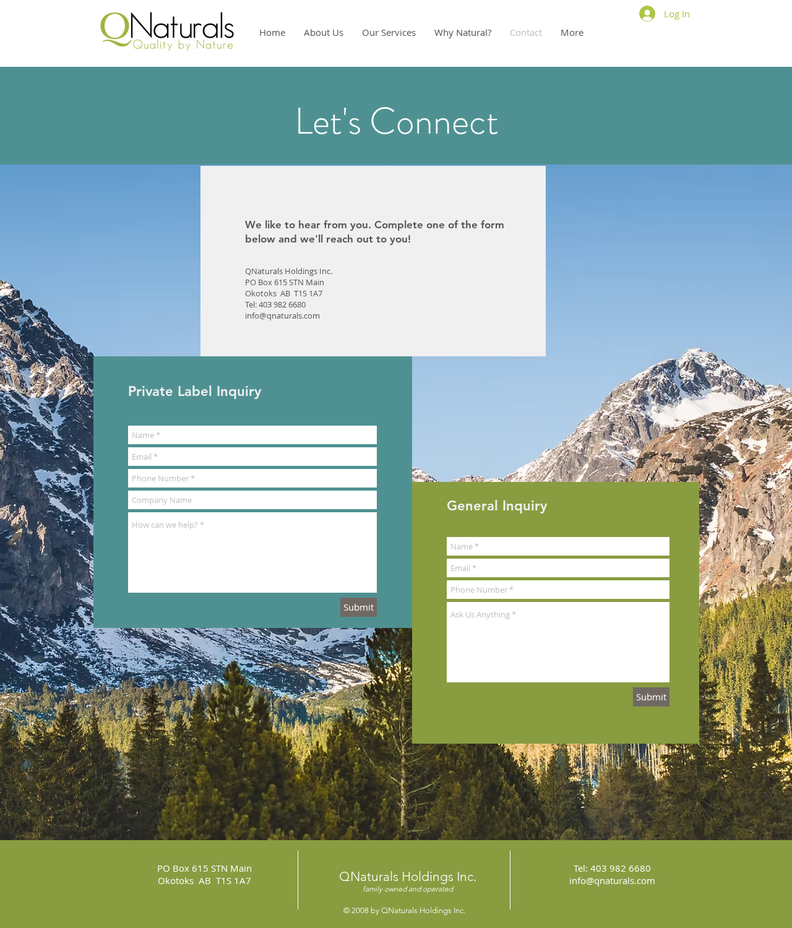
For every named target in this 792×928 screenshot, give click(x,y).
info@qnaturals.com (282, 315)
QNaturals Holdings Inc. (407, 876)
